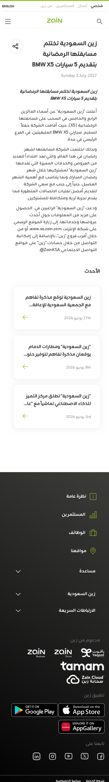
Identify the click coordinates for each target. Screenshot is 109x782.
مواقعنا (78, 551)
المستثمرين (65, 6)
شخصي (97, 6)
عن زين (46, 6)
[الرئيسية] (54, 20)
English (8, 6)
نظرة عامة (76, 496)
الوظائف (77, 533)
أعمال (82, 6)
